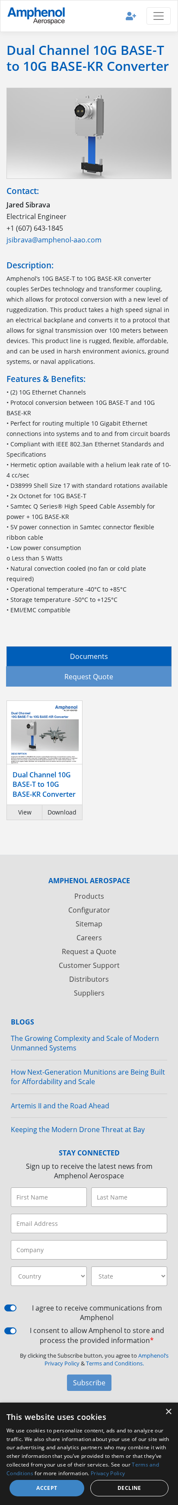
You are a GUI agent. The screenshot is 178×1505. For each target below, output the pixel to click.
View (25, 812)
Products (89, 896)
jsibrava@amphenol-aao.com (54, 240)
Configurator (89, 910)
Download (62, 812)
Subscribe (89, 1382)
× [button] (168, 1412)
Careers (89, 937)
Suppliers (89, 993)
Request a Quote (89, 951)
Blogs (22, 1022)
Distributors (89, 979)
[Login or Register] (131, 16)
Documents (89, 656)
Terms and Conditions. (115, 1363)
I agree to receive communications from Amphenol (97, 1312)
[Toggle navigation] (158, 16)
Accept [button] (46, 1488)
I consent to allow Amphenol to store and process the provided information (97, 1335)
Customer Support (89, 965)
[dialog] (89, 1454)
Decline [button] (129, 1488)
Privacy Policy (108, 1473)
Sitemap (89, 924)
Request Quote (88, 676)
